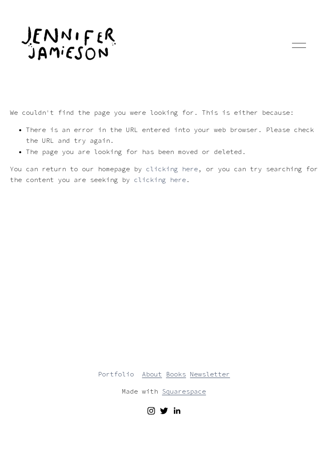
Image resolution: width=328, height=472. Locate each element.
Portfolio (116, 374)
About (152, 374)
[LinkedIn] (177, 411)
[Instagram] (151, 411)
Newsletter (210, 374)
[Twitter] (164, 411)
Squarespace (184, 391)
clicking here (172, 169)
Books (176, 374)
